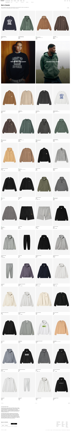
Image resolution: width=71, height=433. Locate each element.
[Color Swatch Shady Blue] (20, 314)
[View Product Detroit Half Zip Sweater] (53, 170)
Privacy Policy (16, 426)
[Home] (2, 0)
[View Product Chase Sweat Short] (18, 228)
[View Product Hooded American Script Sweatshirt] (1, 170)
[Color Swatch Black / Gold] (54, 257)
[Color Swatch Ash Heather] (36, 199)
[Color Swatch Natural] (54, 371)
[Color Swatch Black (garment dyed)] (19, 38)
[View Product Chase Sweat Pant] (18, 257)
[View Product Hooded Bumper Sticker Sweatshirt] (18, 371)
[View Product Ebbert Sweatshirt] (18, 199)
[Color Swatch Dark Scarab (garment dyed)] (54, 38)
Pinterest (67, 426)
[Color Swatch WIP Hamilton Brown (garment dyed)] (20, 141)
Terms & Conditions (8, 426)
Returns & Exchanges (59, 424)
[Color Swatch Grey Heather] (36, 170)
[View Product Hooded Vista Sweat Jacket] (18, 38)
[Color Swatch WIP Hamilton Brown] (54, 170)
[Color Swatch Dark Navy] (54, 228)
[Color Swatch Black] (2, 170)
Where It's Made (63, 424)
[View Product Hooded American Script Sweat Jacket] (1, 314)
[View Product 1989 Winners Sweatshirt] (1, 38)
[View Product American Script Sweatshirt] (53, 314)
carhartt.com (63, 426)
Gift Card (57, 426)
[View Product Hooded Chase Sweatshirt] (53, 228)
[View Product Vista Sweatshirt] (53, 38)
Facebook (67, 424)
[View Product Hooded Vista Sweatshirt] (53, 141)
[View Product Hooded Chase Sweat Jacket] (53, 257)
